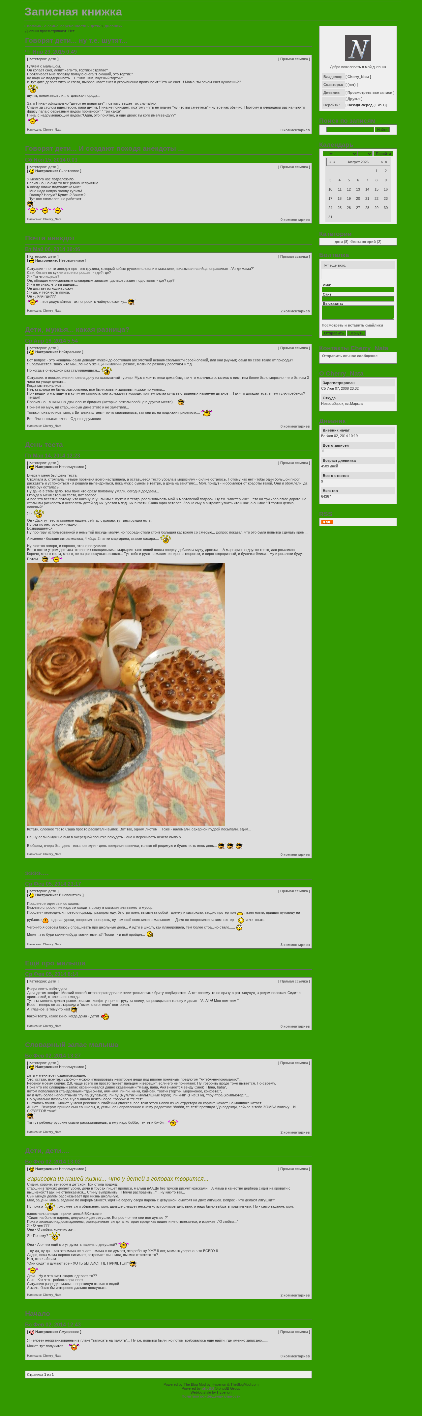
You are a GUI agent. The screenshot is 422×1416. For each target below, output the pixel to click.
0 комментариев (295, 130)
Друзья (353, 99)
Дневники (114, 26)
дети (52, 59)
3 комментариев (295, 945)
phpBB (208, 1388)
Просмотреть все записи (369, 92)
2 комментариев (295, 311)
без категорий (363, 242)
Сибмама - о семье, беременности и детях (62, 26)
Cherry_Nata (52, 129)
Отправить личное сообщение (349, 356)
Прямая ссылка (294, 59)
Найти (382, 130)
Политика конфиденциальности (211, 1396)
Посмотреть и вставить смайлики (352, 325)
